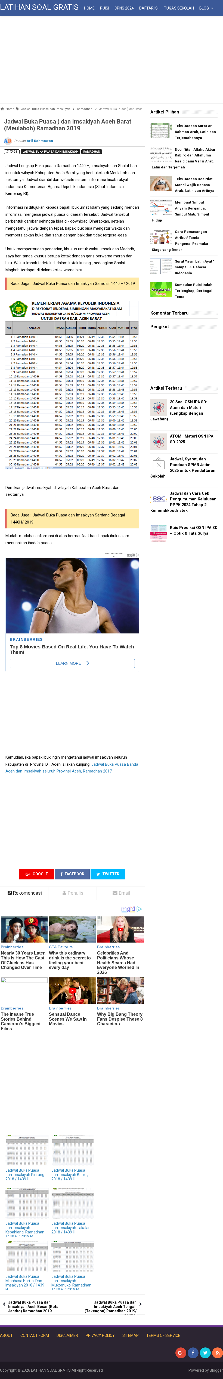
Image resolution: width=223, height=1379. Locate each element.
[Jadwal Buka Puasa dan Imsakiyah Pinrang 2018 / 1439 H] (27, 1150)
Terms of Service (163, 1335)
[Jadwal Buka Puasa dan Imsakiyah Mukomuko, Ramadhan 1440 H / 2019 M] (73, 1256)
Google (40, 874)
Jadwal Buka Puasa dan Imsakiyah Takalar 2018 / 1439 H (70, 1227)
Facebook (74, 874)
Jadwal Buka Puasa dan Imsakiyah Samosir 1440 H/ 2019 (84, 283)
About (6, 1335)
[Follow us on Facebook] (193, 1352)
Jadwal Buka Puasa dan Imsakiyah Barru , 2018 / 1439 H (69, 1174)
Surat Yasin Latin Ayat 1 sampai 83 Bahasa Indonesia (195, 267)
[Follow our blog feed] (217, 1352)
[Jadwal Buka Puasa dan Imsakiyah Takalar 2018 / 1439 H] (73, 1203)
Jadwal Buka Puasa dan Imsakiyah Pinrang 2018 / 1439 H (24, 1174)
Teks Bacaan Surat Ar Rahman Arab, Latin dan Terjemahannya (195, 132)
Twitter (110, 874)
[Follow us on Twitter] (205, 1352)
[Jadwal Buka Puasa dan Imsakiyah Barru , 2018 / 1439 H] (73, 1150)
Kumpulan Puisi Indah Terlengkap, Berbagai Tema (193, 291)
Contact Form (34, 1335)
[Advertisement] (111, 60)
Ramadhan (91, 151)
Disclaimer (67, 1335)
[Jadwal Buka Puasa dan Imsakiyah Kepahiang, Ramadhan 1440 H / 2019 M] (27, 1203)
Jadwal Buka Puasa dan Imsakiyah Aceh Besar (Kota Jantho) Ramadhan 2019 (33, 1306)
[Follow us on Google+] (180, 1352)
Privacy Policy (100, 1335)
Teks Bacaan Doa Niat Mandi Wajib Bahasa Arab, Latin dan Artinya (194, 185)
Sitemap (130, 1335)
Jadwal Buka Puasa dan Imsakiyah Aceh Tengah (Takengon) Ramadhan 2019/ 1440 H (111, 1309)
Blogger (216, 1370)
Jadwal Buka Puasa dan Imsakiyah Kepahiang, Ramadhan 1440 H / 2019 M (24, 1230)
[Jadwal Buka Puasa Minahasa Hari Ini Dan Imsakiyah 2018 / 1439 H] (27, 1256)
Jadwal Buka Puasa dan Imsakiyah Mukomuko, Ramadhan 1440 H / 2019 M (71, 1283)
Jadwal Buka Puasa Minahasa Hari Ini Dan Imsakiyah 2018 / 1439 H (24, 1283)
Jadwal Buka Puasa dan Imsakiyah (50, 151)
